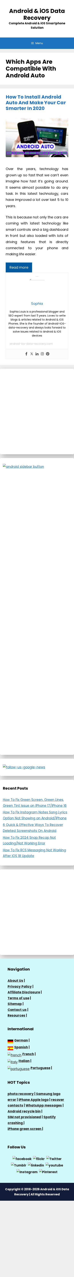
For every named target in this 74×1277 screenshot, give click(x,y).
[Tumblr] (19, 1165)
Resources (16, 1015)
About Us (15, 980)
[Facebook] (26, 354)
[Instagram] (42, 354)
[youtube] (54, 1165)
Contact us (17, 1009)
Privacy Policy (20, 986)
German (21, 1040)
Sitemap (15, 1004)
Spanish (21, 1047)
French (28, 1054)
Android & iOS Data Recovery (37, 14)
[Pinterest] (47, 354)
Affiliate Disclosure (24, 992)
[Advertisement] (37, 411)
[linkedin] (36, 1165)
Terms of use (18, 998)
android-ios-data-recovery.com (31, 344)
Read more (18, 267)
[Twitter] (31, 354)
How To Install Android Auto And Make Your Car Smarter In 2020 (36, 103)
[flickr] (39, 1158)
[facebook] (22, 1158)
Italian (24, 1061)
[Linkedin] (37, 354)
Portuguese (40, 1068)
